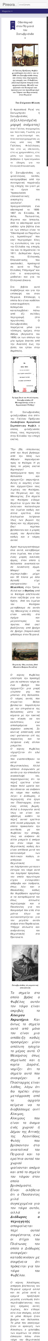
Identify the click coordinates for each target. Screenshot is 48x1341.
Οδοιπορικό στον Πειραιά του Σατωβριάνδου (25, 30)
